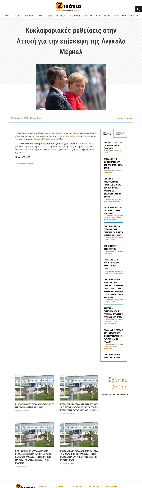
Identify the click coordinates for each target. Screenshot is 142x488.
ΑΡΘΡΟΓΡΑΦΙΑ (120, 16)
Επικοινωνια (133, 16)
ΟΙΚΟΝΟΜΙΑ (30, 16)
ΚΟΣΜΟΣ (107, 16)
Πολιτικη (42, 486)
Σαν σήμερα (108, 253)
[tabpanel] (114, 249)
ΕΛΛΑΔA (7, 16)
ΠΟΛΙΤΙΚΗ (18, 16)
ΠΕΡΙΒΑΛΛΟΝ (75, 16)
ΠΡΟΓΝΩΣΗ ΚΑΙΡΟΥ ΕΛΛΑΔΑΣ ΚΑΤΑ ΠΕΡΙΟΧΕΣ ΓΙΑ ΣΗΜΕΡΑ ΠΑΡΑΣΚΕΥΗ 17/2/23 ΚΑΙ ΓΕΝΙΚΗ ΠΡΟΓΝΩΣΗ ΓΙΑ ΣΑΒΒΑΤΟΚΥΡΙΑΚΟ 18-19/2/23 (113, 288)
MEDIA (98, 16)
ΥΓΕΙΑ (50, 16)
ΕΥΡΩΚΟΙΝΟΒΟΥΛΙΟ (117, 273)
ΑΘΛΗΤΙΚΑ (88, 16)
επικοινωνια (111, 486)
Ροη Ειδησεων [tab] (107, 133)
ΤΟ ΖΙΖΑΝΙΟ (118, 118)
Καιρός (113, 240)
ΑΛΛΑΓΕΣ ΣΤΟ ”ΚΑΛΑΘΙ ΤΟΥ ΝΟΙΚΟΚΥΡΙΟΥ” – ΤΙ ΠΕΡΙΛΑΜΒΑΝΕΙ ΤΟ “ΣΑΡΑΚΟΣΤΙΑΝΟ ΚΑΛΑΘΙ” (113, 336)
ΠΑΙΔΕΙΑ (41, 16)
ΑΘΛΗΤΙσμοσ (94, 486)
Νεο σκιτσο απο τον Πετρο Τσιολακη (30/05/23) (113, 145)
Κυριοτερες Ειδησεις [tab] (120, 133)
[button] (138, 9)
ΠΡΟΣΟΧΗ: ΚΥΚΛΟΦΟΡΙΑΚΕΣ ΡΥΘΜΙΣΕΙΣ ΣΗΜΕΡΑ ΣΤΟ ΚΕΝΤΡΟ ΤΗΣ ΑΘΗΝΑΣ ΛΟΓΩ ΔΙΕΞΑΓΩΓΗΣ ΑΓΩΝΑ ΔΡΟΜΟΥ (112, 188)
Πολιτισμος (77, 486)
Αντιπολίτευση (116, 218)
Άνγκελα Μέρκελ (41, 139)
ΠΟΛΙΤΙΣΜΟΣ (61, 16)
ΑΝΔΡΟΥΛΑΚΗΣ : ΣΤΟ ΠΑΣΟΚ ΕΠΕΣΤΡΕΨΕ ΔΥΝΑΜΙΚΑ (113, 210)
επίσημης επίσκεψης (70, 136)
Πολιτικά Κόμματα (110, 220)
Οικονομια (60, 486)
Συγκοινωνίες (108, 172)
